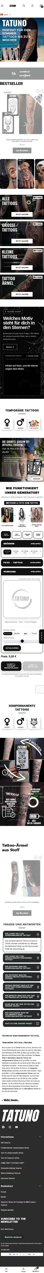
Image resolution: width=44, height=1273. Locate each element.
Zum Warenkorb (22, 150)
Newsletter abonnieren (13, 1237)
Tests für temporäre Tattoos (10, 1158)
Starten (9, 347)
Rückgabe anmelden (7, 1210)
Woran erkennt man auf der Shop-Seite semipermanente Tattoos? (22, 987)
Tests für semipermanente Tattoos (12, 1152)
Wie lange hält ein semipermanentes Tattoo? (21, 934)
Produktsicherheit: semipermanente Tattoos (15, 1147)
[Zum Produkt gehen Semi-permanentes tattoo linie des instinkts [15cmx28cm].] (22, 113)
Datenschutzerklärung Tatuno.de (11, 1168)
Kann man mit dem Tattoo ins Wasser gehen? (21, 1005)
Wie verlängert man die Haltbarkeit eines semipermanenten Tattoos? (22, 1014)
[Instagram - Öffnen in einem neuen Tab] (9, 1127)
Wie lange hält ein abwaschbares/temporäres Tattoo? (21, 958)
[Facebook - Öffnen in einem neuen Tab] (3, 1127)
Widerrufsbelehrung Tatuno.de (10, 1173)
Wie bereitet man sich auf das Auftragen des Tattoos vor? (21, 996)
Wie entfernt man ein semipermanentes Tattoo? (21, 967)
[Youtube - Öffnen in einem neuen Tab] (16, 1127)
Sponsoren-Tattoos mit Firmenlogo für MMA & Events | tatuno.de (18, 1203)
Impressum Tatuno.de (8, 1178)
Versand (3, 1191)
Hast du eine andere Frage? (21, 1023)
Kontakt (3, 1196)
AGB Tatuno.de (5, 1142)
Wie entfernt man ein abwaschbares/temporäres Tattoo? (21, 977)
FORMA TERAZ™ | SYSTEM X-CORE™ (12, 1163)
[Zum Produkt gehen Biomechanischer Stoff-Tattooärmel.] (22, 877)
